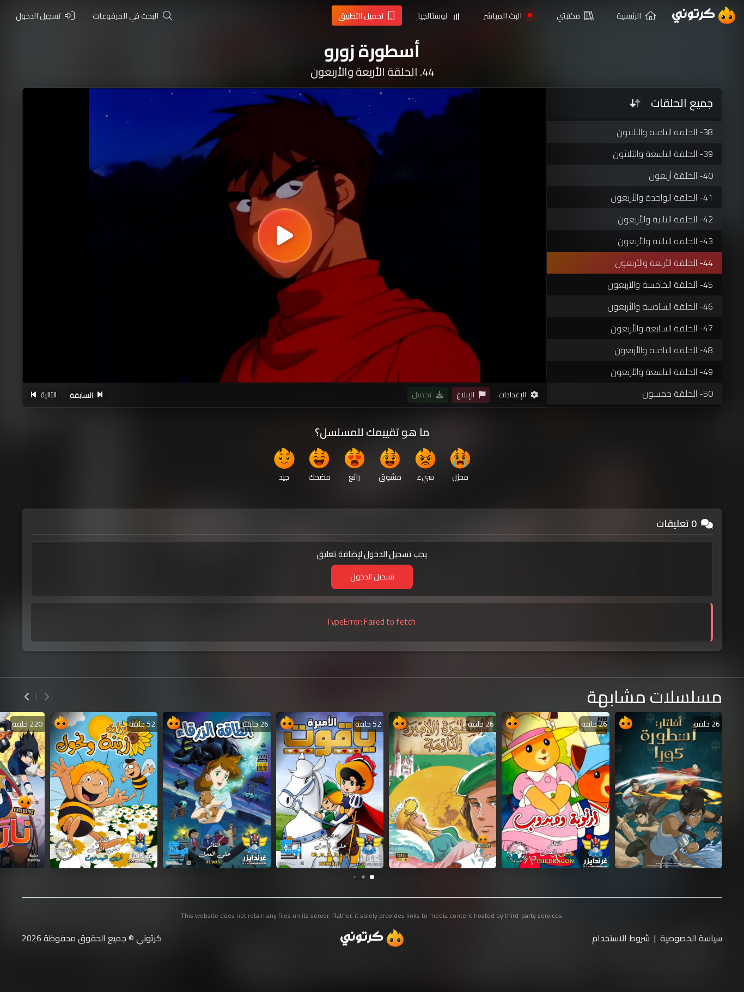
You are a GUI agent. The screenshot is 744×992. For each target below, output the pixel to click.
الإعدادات (512, 395)
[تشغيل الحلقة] (285, 235)
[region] (284, 235)
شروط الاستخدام (621, 938)
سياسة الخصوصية (691, 938)
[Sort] (635, 103)
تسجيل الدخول (372, 577)
